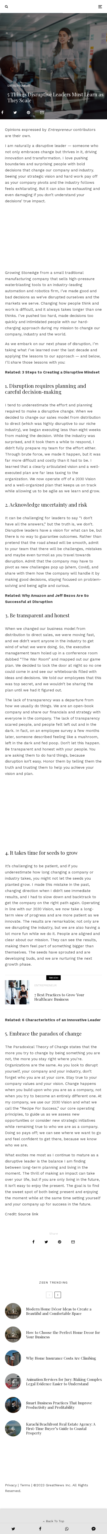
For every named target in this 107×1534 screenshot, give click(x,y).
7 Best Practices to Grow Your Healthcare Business (59, 997)
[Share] (2, 112)
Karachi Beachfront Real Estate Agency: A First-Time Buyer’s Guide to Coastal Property (60, 1428)
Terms (25, 1485)
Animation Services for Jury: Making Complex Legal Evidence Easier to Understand (64, 1381)
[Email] (42, 112)
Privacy (11, 1485)
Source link (28, 1214)
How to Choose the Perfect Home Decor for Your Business (63, 1334)
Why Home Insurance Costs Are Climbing (61, 1358)
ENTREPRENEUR (18, 85)
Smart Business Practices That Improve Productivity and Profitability (59, 1405)
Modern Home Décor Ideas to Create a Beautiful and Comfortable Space (58, 1311)
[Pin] (28, 112)
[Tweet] (15, 112)
